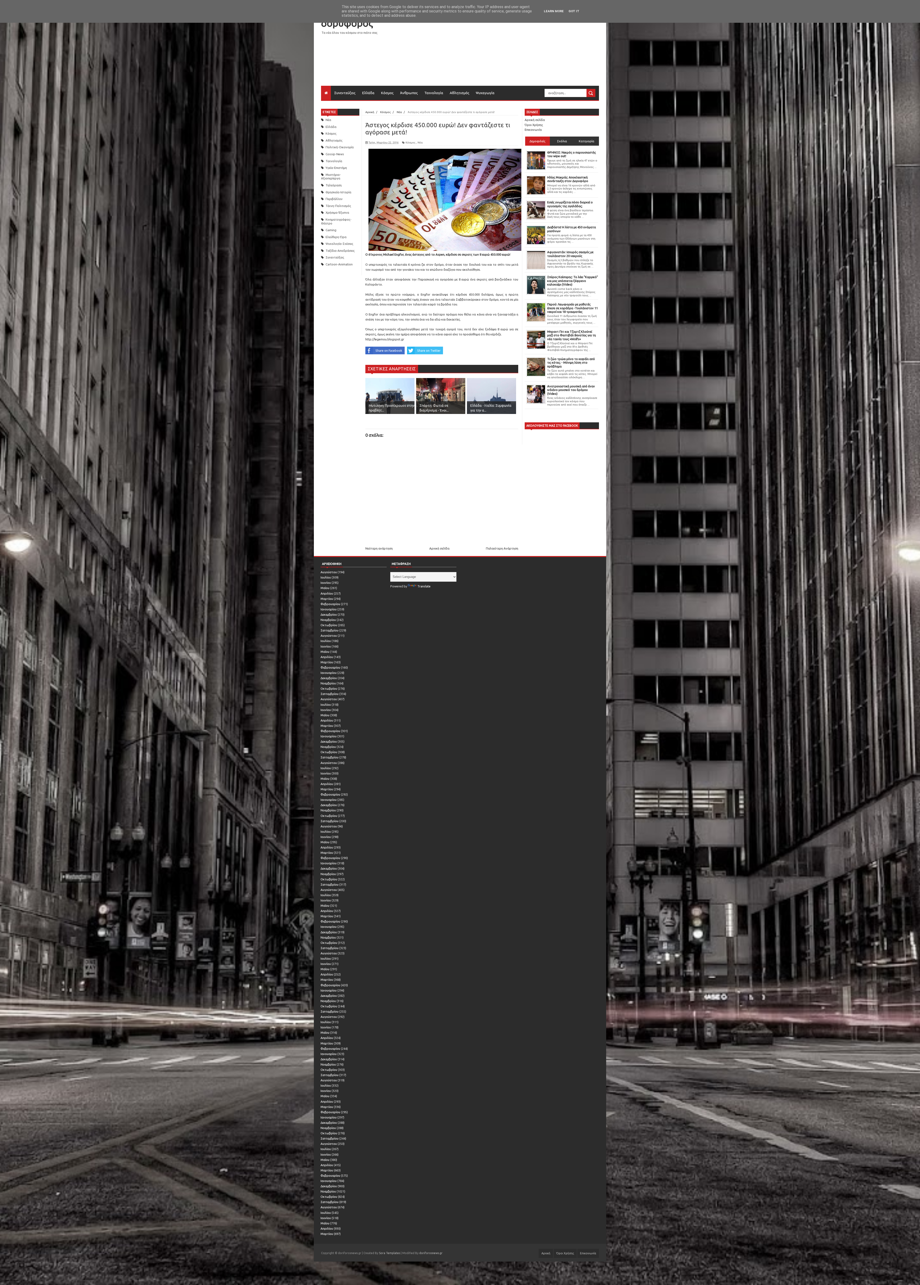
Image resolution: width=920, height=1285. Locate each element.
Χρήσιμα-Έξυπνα (337, 212)
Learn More (554, 11)
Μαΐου (325, 588)
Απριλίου (327, 593)
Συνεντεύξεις (345, 93)
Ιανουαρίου (329, 609)
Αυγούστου (329, 572)
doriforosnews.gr (431, 1253)
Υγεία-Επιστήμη (336, 167)
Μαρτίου (327, 598)
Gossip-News (335, 154)
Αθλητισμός (459, 93)
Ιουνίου (326, 582)
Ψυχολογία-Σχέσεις (339, 243)
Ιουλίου (326, 577)
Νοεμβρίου (328, 619)
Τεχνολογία (433, 93)
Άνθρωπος (409, 93)
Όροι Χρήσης (534, 124)
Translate (424, 586)
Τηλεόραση (334, 185)
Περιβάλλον (334, 199)
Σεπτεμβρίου (330, 630)
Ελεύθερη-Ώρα (336, 237)
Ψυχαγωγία (485, 93)
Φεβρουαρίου (330, 604)
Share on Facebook (388, 350)
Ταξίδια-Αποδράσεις (340, 250)
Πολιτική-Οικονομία (340, 147)
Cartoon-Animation (339, 264)
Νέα (328, 119)
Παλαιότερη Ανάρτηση (502, 548)
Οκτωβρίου (329, 625)
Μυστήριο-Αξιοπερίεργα (331, 176)
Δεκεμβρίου (329, 614)
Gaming (331, 230)
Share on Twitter (429, 350)
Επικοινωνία (533, 129)
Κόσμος (387, 93)
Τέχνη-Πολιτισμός (338, 205)
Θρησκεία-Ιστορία (338, 192)
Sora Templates (389, 1253)
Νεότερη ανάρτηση (379, 548)
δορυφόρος (347, 23)
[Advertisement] (512, 52)
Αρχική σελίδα (439, 548)
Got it (574, 11)
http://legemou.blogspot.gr (385, 339)
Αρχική (545, 1253)
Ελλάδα (368, 93)
